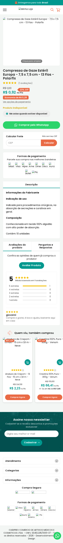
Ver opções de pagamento (17, 101)
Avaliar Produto (31, 265)
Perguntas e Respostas (46, 246)
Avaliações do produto (17, 246)
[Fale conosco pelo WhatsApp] (57, 536)
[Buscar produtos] (52, 9)
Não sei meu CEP (49, 136)
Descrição (31, 184)
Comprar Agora (17, 397)
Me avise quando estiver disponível (28, 113)
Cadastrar (30, 442)
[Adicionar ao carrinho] (27, 362)
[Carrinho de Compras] (58, 10)
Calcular (49, 142)
